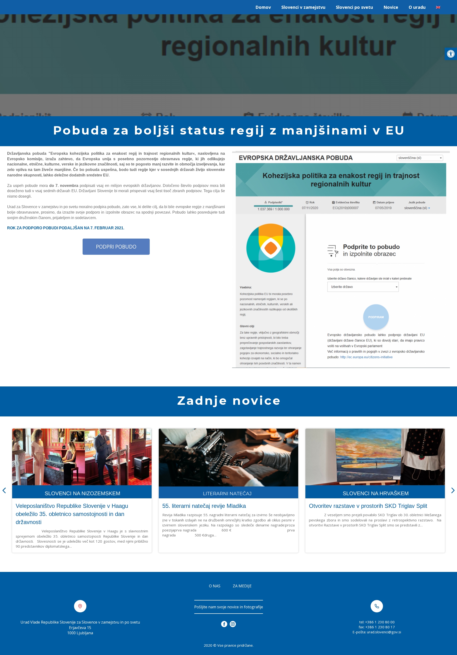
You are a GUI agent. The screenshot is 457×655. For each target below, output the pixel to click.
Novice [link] (390, 7)
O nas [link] (214, 586)
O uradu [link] (417, 7)
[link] (451, 54)
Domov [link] (263, 7)
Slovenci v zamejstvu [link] (303, 7)
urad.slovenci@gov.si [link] (384, 632)
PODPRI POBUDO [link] (116, 246)
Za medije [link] (242, 586)
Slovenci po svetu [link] (354, 7)
